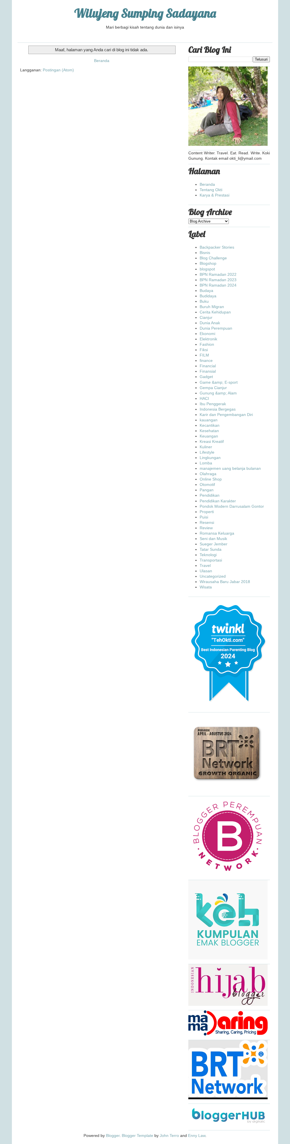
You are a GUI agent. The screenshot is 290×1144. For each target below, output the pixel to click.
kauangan (209, 420)
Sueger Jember (213, 544)
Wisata (206, 587)
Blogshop (208, 263)
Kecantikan (209, 425)
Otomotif (207, 484)
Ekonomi (207, 333)
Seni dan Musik (213, 538)
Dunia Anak (210, 323)
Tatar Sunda (210, 549)
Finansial (208, 371)
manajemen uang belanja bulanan (230, 468)
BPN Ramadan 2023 (218, 280)
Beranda (101, 60)
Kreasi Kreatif (212, 441)
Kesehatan (209, 430)
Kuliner (206, 447)
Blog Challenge (213, 258)
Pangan (207, 490)
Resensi (207, 522)
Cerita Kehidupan (215, 312)
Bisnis (205, 252)
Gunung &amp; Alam (218, 393)
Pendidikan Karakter (218, 501)
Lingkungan (210, 457)
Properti (207, 511)
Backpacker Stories (217, 247)
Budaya (206, 290)
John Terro (169, 1135)
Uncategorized (213, 576)
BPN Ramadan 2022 (218, 274)
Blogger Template (137, 1135)
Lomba (206, 463)
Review (206, 528)
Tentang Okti (211, 189)
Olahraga (208, 473)
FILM (204, 355)
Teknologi (208, 554)
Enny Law (196, 1135)
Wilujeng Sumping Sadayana (145, 13)
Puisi (204, 517)
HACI (204, 398)
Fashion (207, 344)
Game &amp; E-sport (219, 382)
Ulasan (206, 571)
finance (206, 360)
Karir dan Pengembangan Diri (226, 414)
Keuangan (209, 436)
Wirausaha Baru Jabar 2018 (225, 581)
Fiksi (204, 349)
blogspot (207, 269)
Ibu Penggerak (213, 404)
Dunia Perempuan (216, 328)
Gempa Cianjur (213, 387)
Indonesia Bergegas (218, 409)
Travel (205, 565)
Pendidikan (209, 495)
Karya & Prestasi (214, 195)
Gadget (206, 376)
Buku (204, 301)
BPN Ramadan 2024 (218, 285)
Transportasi (211, 560)
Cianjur (206, 317)
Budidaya (208, 296)
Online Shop (211, 479)
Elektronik (208, 339)
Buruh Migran (212, 306)
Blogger (113, 1135)
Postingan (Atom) (58, 70)
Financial (208, 366)
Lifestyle (207, 452)
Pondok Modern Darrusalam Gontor (232, 506)
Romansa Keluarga (217, 533)
